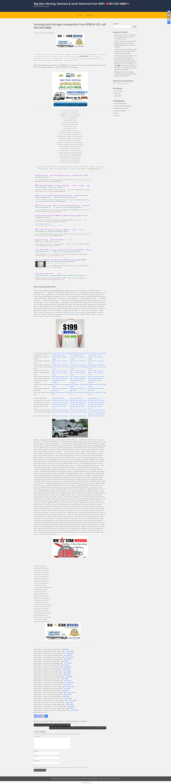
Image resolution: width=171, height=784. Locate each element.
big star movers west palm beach (70, 111)
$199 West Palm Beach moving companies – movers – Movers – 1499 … (63, 185)
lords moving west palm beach (60, 378)
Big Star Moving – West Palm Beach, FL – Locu (53, 240)
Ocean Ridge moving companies (41, 600)
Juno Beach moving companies (41, 583)
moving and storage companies (76, 721)
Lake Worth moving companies (41, 589)
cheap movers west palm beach (70, 113)
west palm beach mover (70, 126)
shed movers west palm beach (60, 416)
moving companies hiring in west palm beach (70, 146)
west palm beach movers (70, 128)
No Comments (49, 33)
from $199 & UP (59, 721)
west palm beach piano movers (60, 404)
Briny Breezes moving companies (41, 572)
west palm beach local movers (70, 124)
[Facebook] (169, 12)
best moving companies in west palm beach (70, 132)
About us (47, 224)
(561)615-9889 (65, 649)
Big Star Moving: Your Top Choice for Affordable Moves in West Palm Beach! (125, 37)
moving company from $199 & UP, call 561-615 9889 (52, 725)
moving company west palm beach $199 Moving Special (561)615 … (61, 260)
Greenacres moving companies (41, 576)
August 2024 (118, 91)
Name (36, 751)
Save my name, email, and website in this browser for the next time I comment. (60, 767)
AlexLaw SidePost (120, 111)
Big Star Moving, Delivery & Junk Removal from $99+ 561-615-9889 (80, 3)
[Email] (169, 19)
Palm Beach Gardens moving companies (43, 604)
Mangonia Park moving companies (41, 595)
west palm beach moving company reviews (70, 162)
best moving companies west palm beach (70, 134)
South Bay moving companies (40, 615)
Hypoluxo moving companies (40, 580)
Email (36, 756)
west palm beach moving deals (60, 364)
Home (80, 15)
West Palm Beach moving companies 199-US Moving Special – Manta (63, 250)
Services (90, 15)
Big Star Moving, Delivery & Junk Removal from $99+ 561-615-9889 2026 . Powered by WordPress (85, 779)
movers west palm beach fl (70, 120)
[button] (51, 177)
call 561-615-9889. (48, 721)
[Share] (169, 22)
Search (115, 24)
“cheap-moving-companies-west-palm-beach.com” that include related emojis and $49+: (125, 51)
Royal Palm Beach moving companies (42, 613)
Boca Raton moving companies (41, 568)
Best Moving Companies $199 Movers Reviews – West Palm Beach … (62, 196)
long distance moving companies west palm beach (70, 142)
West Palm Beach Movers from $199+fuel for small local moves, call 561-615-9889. (77, 728)
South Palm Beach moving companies (42, 617)
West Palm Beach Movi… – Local (48, 274)
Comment (38, 736)
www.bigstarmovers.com (94, 168)
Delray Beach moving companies (41, 574)
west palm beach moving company (61, 353)
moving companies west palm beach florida (70, 156)
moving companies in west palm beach (70, 148)
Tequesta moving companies (40, 619)
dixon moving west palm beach (60, 376)
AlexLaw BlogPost (120, 103)
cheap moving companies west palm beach (70, 138)
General (117, 115)
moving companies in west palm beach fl (70, 150)
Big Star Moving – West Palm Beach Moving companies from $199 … (62, 175)
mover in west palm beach (70, 118)
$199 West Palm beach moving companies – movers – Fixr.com (60, 230)
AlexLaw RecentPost (121, 108)
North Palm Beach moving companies (42, 598)
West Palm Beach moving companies (42, 621)
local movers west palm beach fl (70, 116)
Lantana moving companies (40, 591)
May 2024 (117, 93)
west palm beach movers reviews (70, 130)
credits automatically (87, 782)
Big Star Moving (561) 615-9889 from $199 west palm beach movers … (62, 216)
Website (36, 761)
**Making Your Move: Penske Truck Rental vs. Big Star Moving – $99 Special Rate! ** (125, 74)
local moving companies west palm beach (70, 140)
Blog (35, 721)
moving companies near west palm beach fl (70, 154)
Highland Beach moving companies (42, 578)
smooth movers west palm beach (60, 412)
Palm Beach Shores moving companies (42, 606)
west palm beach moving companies (70, 160)
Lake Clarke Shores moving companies (42, 587)
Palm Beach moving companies (41, 602)
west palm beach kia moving (59, 370)
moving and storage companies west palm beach (70, 144)
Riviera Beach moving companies (41, 610)
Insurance (41, 224)
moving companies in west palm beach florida (70, 152)
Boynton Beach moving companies (41, 570)
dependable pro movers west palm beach (70, 114)
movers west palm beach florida (70, 122)
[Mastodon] (169, 15)
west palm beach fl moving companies (70, 158)
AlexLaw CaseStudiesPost (123, 106)
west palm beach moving (58, 355)
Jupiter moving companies (40, 585)
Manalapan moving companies (41, 593)
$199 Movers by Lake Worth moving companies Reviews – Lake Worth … (64, 206)
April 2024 (117, 96)
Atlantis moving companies (40, 565)
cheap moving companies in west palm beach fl (70, 136)
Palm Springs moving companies (41, 608)
